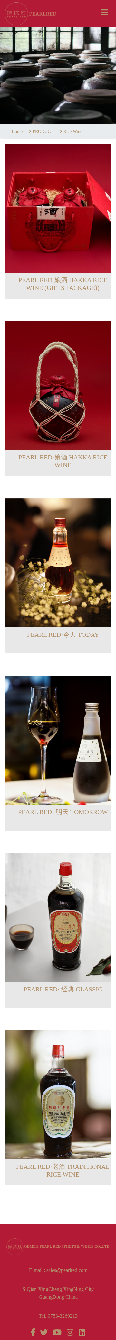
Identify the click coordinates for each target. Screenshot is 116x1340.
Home (17, 131)
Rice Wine (72, 131)
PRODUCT (43, 131)
